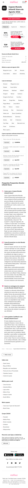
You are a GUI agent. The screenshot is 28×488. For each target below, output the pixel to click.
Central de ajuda (7, 376)
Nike (4, 107)
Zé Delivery (12, 126)
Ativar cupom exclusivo (14, 18)
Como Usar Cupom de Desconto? (11, 406)
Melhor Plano (6, 419)
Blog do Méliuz (7, 366)
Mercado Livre (21, 123)
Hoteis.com (6, 113)
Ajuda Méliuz (6, 397)
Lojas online (6, 389)
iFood (4, 126)
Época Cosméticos (16, 113)
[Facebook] (7, 463)
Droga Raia (12, 100)
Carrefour (18, 97)
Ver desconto (18, 48)
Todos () (5, 27)
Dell (16, 70)
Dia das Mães (18, 275)
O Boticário (18, 120)
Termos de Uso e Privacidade (10, 371)
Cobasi (17, 107)
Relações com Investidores (10, 368)
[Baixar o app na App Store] (8, 454)
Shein (4, 100)
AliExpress (6, 90)
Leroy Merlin (16, 103)
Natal (17, 277)
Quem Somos (6, 363)
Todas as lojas (9, 348)
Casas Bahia (6, 73)
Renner (12, 94)
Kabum (15, 73)
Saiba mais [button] (5, 443)
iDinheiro (5, 424)
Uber (13, 123)
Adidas (5, 120)
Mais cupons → (7, 130)
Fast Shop (5, 123)
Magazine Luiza (7, 70)
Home (3, 348)
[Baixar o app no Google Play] (19, 454)
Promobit (5, 417)
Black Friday (16, 273)
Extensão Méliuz (7, 387)
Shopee (5, 87)
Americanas (20, 110)
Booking (20, 100)
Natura (10, 107)
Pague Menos (6, 103)
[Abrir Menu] (3, 2)
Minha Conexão (7, 422)
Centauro (20, 94)
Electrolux (17, 116)
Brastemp (22, 73)
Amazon (22, 70)
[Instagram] (12, 463)
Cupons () (14, 27)
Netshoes (14, 90)
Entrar (24, 2)
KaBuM (22, 90)
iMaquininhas (6, 429)
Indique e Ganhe (7, 394)
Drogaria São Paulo (8, 97)
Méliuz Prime (6, 392)
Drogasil (5, 94)
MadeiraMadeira (7, 116)
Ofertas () (22, 27)
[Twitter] (20, 463)
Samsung (5, 110)
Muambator (6, 427)
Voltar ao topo (7, 354)
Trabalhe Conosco (7, 373)
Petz (12, 110)
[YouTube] (16, 463)
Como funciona (7, 384)
